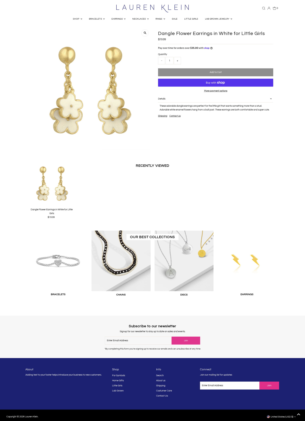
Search (160, 375)
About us (160, 380)
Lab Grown (118, 391)
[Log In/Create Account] (269, 8)
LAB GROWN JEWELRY (217, 19)
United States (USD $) (282, 417)
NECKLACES (139, 19)
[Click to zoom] (145, 33)
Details (161, 99)
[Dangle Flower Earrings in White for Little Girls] (51, 182)
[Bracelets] (58, 260)
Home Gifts (118, 380)
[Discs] (184, 260)
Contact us (175, 116)
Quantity (162, 54)
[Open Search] (263, 8)
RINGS (159, 19)
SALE (174, 19)
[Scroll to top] (298, 414)
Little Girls (117, 385)
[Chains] (121, 260)
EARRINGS (117, 19)
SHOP (76, 19)
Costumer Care (164, 391)
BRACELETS (96, 19)
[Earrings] (246, 260)
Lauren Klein (31, 416)
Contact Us (162, 396)
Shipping (162, 116)
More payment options (215, 91)
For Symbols (118, 375)
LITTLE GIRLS (191, 19)
